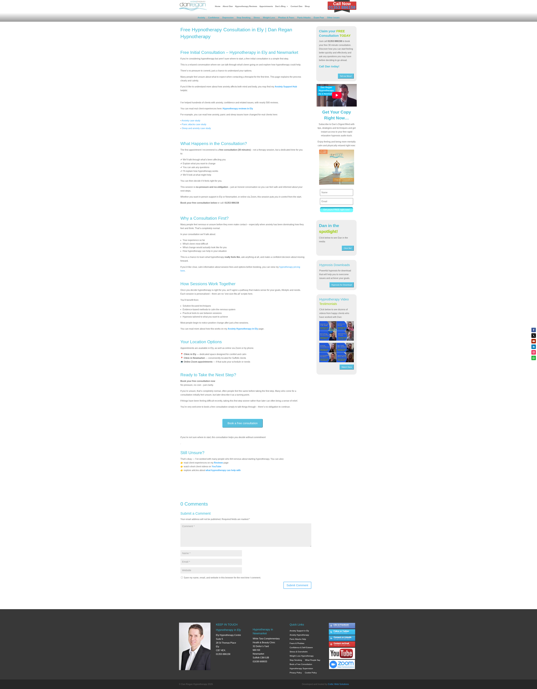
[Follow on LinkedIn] (533, 346)
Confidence (213, 18)
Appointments (266, 6)
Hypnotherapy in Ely (228, 629)
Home (217, 6)
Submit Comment (297, 585)
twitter (342, 632)
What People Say (312, 660)
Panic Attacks (304, 18)
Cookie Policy (311, 673)
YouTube (216, 466)
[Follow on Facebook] (533, 330)
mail (342, 644)
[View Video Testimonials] (336, 352)
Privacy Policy (296, 673)
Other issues (333, 18)
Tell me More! (346, 76)
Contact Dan (296, 6)
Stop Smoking (243, 18)
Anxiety (201, 18)
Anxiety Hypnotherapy (299, 635)
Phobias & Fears (286, 18)
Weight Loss (269, 18)
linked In (342, 638)
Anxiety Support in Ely (299, 631)
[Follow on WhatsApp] (533, 358)
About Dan (228, 6)
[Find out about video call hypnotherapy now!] (342, 663)
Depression (228, 18)
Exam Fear (319, 18)
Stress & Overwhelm (299, 652)
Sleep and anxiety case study (196, 128)
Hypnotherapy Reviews (246, 6)
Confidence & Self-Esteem (301, 647)
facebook (342, 626)
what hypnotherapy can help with (223, 470)
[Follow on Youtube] (533, 341)
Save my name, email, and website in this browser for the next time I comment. (222, 577)
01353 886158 (342, 7)
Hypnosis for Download (341, 285)
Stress (257, 18)
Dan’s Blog (280, 6)
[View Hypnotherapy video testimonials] (336, 331)
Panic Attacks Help (298, 639)
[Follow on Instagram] (533, 352)
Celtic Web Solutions (338, 684)
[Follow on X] (533, 335)
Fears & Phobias (297, 643)
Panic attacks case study (194, 124)
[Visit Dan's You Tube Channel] (342, 651)
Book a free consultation (243, 423)
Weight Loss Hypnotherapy (302, 656)
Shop (307, 6)
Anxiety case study (191, 120)
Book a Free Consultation (301, 664)
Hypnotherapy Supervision (301, 668)
